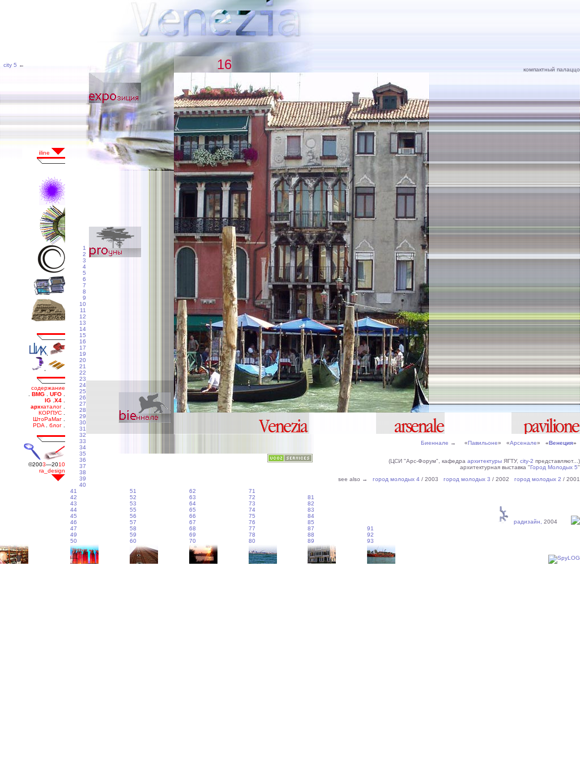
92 (370, 534)
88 (311, 534)
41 (73, 491)
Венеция (561, 443)
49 (73, 534)
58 (133, 528)
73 (252, 503)
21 (82, 366)
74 (252, 510)
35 (82, 453)
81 (311, 497)
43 (73, 503)
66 (192, 516)
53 (133, 503)
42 (73, 497)
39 (82, 478)
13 (82, 323)
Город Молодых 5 (554, 467)
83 (311, 510)
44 (73, 510)
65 (192, 510)
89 (311, 541)
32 (82, 435)
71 (252, 491)
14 (82, 329)
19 (82, 354)
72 (252, 497)
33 (82, 441)
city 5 (9, 65)
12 (82, 316)
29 (82, 416)
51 (133, 491)
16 (82, 341)
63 (192, 497)
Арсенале (523, 443)
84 (311, 516)
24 (82, 385)
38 (82, 472)
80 (252, 541)
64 (192, 503)
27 (82, 404)
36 (82, 460)
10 (82, 304)
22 (82, 372)
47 (73, 528)
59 (133, 534)
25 (82, 391)
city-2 (527, 461)
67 (192, 522)
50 (73, 541)
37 (82, 466)
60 (133, 541)
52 (133, 497)
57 (133, 522)
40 (82, 485)
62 (192, 491)
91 (370, 528)
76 (252, 522)
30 (82, 422)
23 (82, 379)
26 (82, 397)
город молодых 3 (467, 479)
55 (133, 510)
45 (73, 516)
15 (82, 335)
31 (82, 429)
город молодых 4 (396, 479)
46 (73, 522)
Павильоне (483, 443)
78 (252, 534)
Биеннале (435, 443)
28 (82, 410)
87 (311, 528)
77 (252, 528)
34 (82, 447)
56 (133, 516)
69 (192, 534)
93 (370, 541)
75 (252, 516)
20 (82, 360)
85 (311, 522)
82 (311, 503)
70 (192, 541)
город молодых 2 (537, 479)
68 (192, 528)
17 (82, 348)
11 (83, 310)
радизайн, (526, 521)
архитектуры (484, 461)
